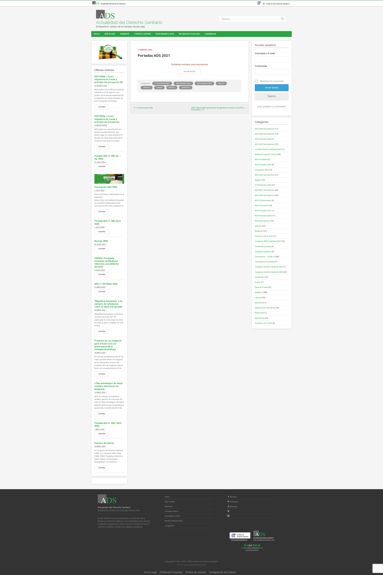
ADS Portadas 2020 (204, 83)
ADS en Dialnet (261, 159)
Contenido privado (263, 246)
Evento (258, 282)
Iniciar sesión (189, 72)
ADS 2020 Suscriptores (264, 195)
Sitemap (233, 506)
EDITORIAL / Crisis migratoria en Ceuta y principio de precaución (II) (108, 79)
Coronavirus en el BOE (264, 262)
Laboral (159, 88)
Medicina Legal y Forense (266, 154)
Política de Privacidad (171, 572)
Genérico (146, 88)
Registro (272, 96)
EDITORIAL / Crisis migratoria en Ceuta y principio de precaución (106, 119)
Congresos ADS (261, 170)
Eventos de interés (104, 443)
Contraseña (262, 66)
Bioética (258, 231)
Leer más (101, 107)
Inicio (96, 34)
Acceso (233, 497)
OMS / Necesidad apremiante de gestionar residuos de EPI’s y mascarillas (217, 109)
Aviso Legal (150, 572)
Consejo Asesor (142, 34)
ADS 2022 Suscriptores (264, 175)
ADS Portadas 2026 (263, 139)
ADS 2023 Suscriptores (264, 144)
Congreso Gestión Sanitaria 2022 (269, 267)
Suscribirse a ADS (165, 34)
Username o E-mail (266, 53)
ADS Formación (261, 205)
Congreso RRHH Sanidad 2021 (268, 241)
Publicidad (259, 313)
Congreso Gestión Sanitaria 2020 (269, 272)
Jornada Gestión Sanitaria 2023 (268, 149)
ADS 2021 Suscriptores (264, 190)
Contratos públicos (263, 251)
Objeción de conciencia (265, 308)
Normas (172, 88)
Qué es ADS (109, 34)
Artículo (221, 83)
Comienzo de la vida (263, 236)
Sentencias (185, 88)
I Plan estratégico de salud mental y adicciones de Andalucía (108, 386)
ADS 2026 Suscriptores (264, 129)
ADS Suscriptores (262, 221)
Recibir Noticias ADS (189, 34)
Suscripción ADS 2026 (105, 187)
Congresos (210, 34)
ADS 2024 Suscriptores (264, 134)
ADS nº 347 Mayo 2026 (105, 284)
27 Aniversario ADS (162, 83)
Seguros (258, 180)
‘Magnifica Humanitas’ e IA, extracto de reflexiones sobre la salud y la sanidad (108, 304)
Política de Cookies (196, 572)
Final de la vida (261, 287)
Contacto (234, 502)
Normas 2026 (101, 241)
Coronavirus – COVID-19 (265, 257)
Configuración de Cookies (222, 572)
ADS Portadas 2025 (263, 164)
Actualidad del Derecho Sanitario (129, 22)
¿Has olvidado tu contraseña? (271, 106)
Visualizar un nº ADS (263, 323)
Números (124, 34)
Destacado (259, 277)
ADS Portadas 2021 (183, 83)
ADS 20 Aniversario (263, 200)
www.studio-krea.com (198, 565)
